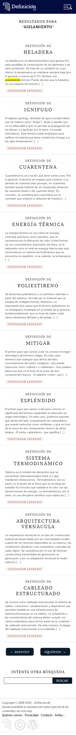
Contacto (46, 715)
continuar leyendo (25, 90)
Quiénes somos (12, 715)
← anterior (20, 651)
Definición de (38, 49)
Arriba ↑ (60, 715)
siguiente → (55, 651)
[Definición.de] (19, 7)
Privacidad (31, 715)
